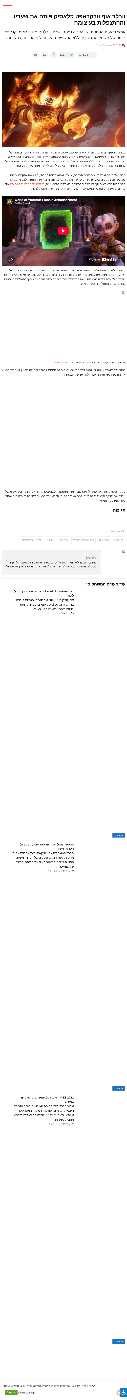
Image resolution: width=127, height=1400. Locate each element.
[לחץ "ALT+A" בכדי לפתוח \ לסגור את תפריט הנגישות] (123, 1392)
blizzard (104, 540)
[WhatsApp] (53, 55)
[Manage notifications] (119, 1392)
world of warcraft (83, 540)
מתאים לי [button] (11, 1392)
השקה (50, 540)
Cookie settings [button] (26, 1392)
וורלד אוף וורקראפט (31, 540)
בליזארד (63, 540)
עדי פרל (91, 558)
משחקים (119, 540)
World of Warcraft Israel (64, 363)
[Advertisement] (63, 1367)
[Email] (35, 55)
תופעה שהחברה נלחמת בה (27, 184)
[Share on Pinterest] (44, 55)
